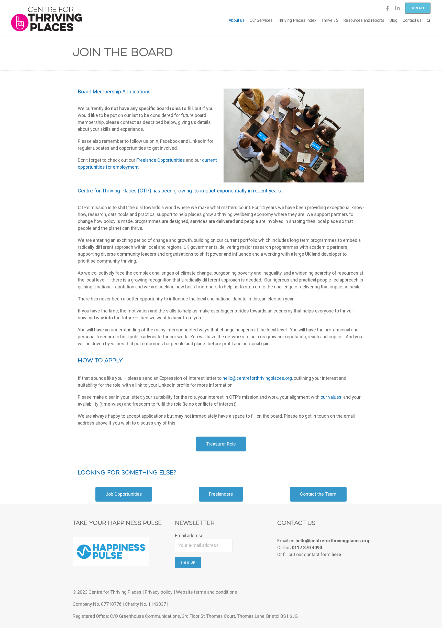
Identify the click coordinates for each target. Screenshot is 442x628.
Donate (418, 8)
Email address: (190, 535)
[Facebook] (387, 10)
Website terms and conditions (206, 592)
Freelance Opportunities (160, 160)
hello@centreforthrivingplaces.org (257, 378)
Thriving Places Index (297, 20)
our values (331, 397)
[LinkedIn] (397, 10)
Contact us (412, 20)
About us (237, 20)
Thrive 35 (330, 20)
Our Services (261, 20)
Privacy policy (159, 592)
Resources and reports (363, 20)
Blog (393, 20)
